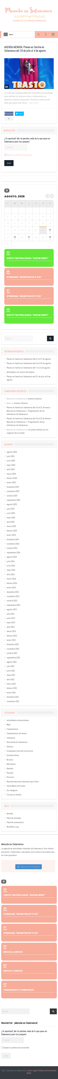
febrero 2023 (12, 636)
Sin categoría (12, 790)
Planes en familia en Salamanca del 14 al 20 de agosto (29, 363)
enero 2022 (11, 692)
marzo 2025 (11, 526)
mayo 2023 (11, 622)
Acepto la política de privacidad (19, 155)
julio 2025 (10, 509)
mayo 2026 (11, 465)
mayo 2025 (11, 517)
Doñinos (10, 746)
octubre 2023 (12, 600)
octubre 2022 (12, 653)
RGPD (29, 1073)
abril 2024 (11, 574)
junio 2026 (11, 460)
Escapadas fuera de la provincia (20, 751)
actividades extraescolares (18, 720)
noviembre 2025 (13, 491)
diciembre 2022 (13, 644)
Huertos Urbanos (35, 398)
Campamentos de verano (17, 733)
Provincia (10, 777)
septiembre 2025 (13, 500)
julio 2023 (10, 614)
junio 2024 (11, 565)
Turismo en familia (14, 794)
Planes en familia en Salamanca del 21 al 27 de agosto (29, 359)
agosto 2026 (12, 452)
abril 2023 (11, 627)
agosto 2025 (12, 504)
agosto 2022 (12, 662)
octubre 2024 (12, 548)
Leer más (33, 102)
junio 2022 (11, 670)
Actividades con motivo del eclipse (20, 372)
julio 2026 (10, 456)
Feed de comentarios (15, 822)
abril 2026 (11, 469)
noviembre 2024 (13, 544)
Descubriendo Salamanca (17, 742)
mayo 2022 (11, 675)
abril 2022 (10, 679)
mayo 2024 (11, 570)
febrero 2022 (12, 688)
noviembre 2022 (13, 649)
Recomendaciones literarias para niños (23, 781)
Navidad (10, 768)
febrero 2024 (12, 583)
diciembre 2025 (13, 487)
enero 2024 (11, 587)
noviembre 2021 (13, 701)
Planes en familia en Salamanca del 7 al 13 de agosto (28, 368)
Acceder (10, 813)
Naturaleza (11, 764)
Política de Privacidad (47, 1070)
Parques (10, 773)
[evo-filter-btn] (6, 191)
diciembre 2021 (13, 697)
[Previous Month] (47, 196)
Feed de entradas (14, 818)
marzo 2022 (11, 684)
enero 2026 (11, 482)
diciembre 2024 (13, 539)
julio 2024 (10, 561)
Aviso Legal (32, 1070)
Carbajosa (11, 738)
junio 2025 (11, 513)
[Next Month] (52, 196)
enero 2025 (11, 535)
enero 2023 (11, 640)
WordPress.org (13, 827)
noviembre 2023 (13, 596)
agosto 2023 (12, 609)
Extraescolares (13, 755)
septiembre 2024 (13, 552)
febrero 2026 (12, 478)
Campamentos (12, 729)
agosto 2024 (12, 557)
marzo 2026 (11, 474)
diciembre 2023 (13, 592)
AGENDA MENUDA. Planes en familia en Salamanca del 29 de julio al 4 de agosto (25, 49)
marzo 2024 (11, 579)
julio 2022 (10, 666)
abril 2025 (11, 522)
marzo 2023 (11, 631)
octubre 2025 (12, 495)
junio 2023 (11, 618)
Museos (10, 759)
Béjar (9, 724)
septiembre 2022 (13, 657)
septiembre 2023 (13, 605)
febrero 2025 (12, 530)
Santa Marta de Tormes (16, 786)
